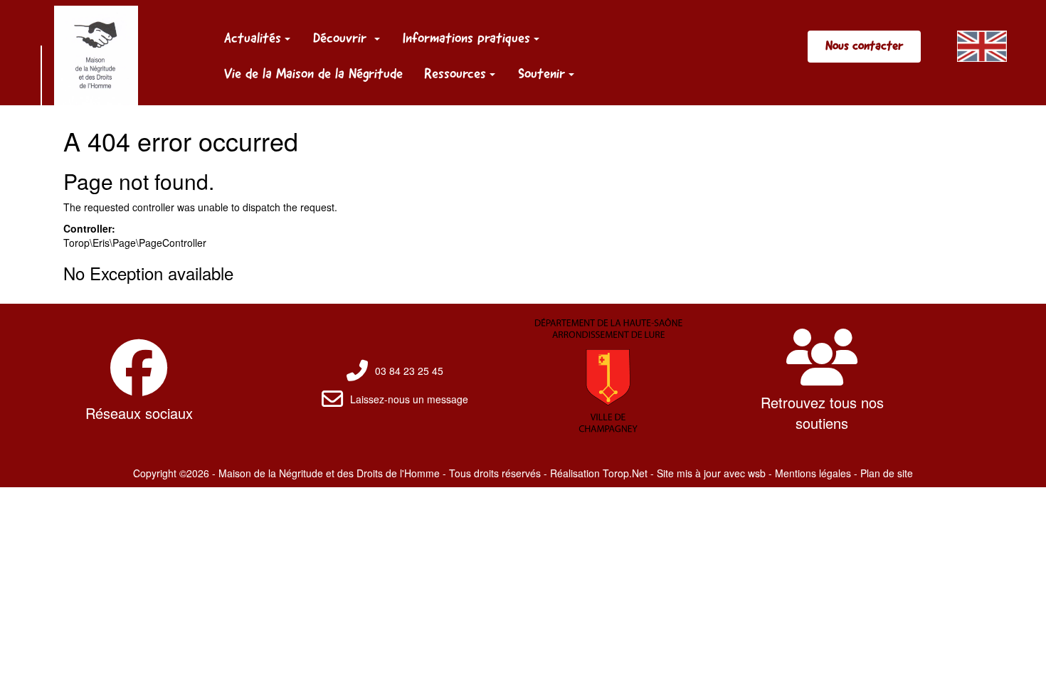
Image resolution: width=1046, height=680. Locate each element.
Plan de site (886, 473)
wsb (757, 473)
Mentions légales (813, 473)
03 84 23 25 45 (409, 370)
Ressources (455, 73)
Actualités (252, 37)
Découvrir (342, 37)
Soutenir (541, 73)
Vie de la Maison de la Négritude (313, 73)
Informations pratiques (466, 37)
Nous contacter (864, 45)
